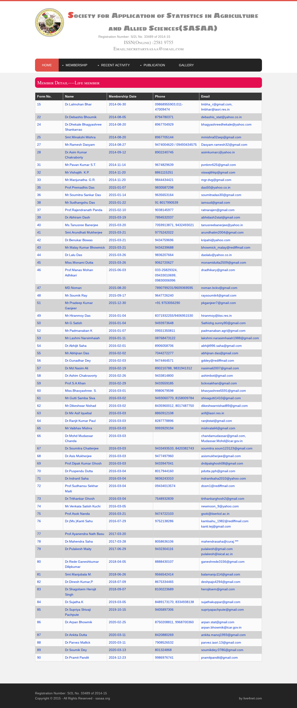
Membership (76, 65)
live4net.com (252, 698)
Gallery (186, 65)
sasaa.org (102, 698)
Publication (154, 65)
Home (47, 65)
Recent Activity (115, 65)
